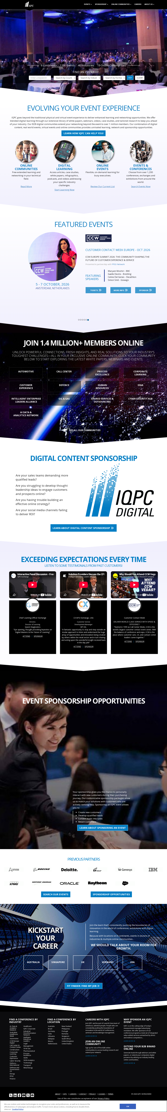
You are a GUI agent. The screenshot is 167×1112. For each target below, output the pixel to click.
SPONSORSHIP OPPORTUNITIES (111, 894)
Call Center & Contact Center (15, 1046)
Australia (51, 1026)
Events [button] (87, 4)
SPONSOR (144, 287)
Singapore (65, 1036)
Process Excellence (27, 1054)
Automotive (14, 1038)
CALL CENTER (64, 371)
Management (28, 1046)
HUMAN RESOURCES (102, 387)
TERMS (110, 1094)
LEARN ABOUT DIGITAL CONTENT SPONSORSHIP (82, 528)
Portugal (65, 1031)
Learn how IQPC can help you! (83, 133)
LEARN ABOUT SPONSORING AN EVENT (102, 827)
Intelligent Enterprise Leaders (27, 1039)
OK (127, 1106)
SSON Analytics (28, 1060)
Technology (27, 1063)
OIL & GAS (64, 398)
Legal (25, 1043)
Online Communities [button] (120, 4)
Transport (27, 1065)
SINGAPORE (58, 962)
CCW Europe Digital (14, 1042)
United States (66, 1044)
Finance (12, 1079)
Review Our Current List (103, 186)
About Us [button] (148, 4)
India (50, 1034)
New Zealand (66, 1026)
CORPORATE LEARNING (140, 373)
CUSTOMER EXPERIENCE (26, 387)
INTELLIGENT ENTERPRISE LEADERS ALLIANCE (26, 400)
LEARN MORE (90, 1036)
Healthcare (27, 1026)
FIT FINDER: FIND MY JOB (82, 985)
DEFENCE (64, 385)
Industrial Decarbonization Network (29, 1033)
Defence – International (14, 1064)
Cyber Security (15, 1061)
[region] (83, 1106)
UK (82, 962)
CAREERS (73, 1094)
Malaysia (51, 1039)
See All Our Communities (84, 430)
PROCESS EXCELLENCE (102, 373)
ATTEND (26, 636)
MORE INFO (119, 287)
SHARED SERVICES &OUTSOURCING (102, 400)
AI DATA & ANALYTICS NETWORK (25, 414)
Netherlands (52, 1044)
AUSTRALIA (33, 962)
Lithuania (51, 1036)
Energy (12, 1074)
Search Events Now (140, 186)
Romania (65, 1034)
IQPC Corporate (29, 1029)
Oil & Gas (26, 1048)
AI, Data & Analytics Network (13, 1028)
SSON (25, 1058)
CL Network (117, 261)
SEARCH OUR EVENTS (55, 894)
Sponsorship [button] (101, 4)
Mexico (50, 1041)
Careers (137, 4)
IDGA (140, 385)
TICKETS (94, 287)
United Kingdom (68, 1041)
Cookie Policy (17, 1109)
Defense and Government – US (15, 1069)
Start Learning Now (64, 189)
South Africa (66, 1039)
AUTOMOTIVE (26, 371)
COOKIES (101, 1094)
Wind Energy (28, 1068)
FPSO (12, 1076)
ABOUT (58, 1094)
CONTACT (83, 1094)
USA (132, 962)
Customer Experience (14, 1057)
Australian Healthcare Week (14, 1034)
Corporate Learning (14, 1053)
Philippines (66, 1029)
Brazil (50, 1029)
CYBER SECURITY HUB (140, 398)
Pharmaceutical (29, 1051)
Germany (51, 1031)
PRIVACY (92, 1094)
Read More (26, 186)
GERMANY (108, 962)
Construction (14, 1050)
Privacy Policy (103, 1098)
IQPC (65, 1094)
